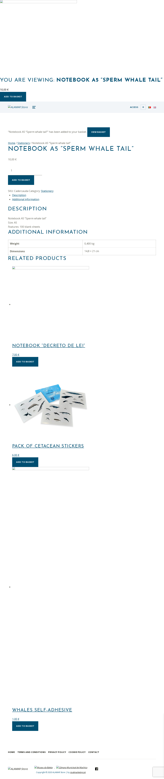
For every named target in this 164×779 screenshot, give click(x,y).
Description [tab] (19, 195)
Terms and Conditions (31, 752)
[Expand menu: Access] (143, 107)
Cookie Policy (77, 752)
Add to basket (13, 96)
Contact (93, 752)
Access (134, 107)
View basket (98, 132)
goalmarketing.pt (78, 772)
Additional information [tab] (25, 199)
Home (11, 143)
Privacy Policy (57, 752)
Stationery (23, 143)
